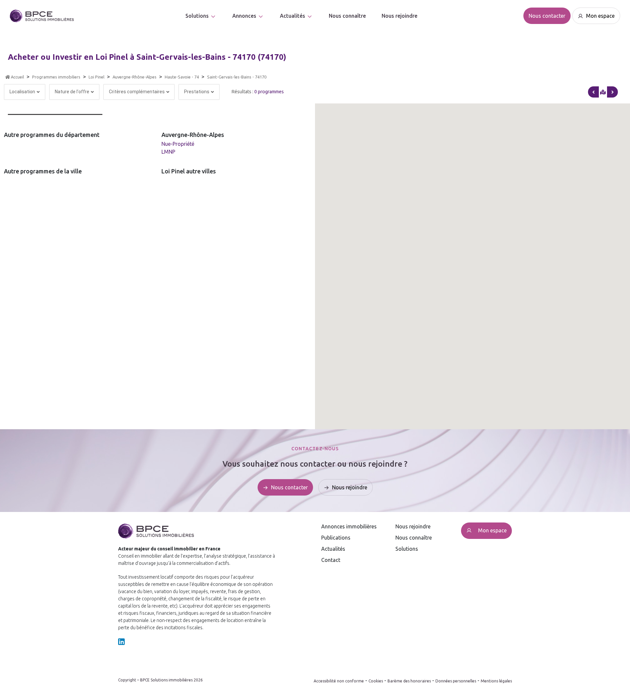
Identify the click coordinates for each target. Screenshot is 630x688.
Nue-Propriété (177, 144)
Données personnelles (455, 681)
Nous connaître (347, 16)
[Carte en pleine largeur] (612, 92)
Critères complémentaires (137, 91)
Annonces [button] (244, 16)
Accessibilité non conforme (339, 681)
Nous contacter (547, 16)
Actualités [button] (292, 16)
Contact (330, 560)
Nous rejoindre (399, 16)
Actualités (333, 549)
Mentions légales (496, 681)
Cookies (375, 681)
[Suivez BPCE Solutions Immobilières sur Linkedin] (121, 641)
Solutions (197, 16)
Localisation (22, 91)
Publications (335, 538)
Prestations (196, 91)
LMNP (168, 152)
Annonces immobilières (349, 526)
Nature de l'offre (72, 91)
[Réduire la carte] (593, 92)
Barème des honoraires (409, 681)
